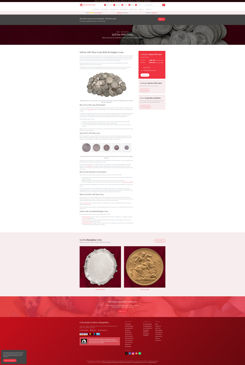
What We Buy (158, 330)
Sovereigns (90, 109)
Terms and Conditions (138, 362)
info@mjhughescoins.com (149, 70)
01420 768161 (146, 67)
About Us (157, 338)
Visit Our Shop (86, 217)
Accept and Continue (9, 360)
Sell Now (145, 75)
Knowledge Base (147, 326)
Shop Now (145, 90)
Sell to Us (122, 311)
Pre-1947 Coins (129, 342)
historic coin (87, 203)
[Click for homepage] (87, 4)
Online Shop (158, 334)
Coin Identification (147, 328)
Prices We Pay (159, 332)
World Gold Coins (129, 338)
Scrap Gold (128, 344)
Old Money (89, 166)
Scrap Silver (128, 346)
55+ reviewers (99, 12)
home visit (154, 12)
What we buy (160, 241)
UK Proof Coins (129, 336)
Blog (156, 324)
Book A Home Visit (87, 223)
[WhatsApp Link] (139, 353)
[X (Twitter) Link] (126, 353)
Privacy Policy (121, 362)
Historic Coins (128, 334)
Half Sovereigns (129, 326)
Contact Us (158, 326)
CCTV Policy (128, 362)
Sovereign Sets (129, 328)
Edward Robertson (152, 362)
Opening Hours (103, 330)
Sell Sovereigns (144, 289)
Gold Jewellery (129, 340)
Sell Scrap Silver (100, 289)
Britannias (127, 330)
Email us (94, 330)
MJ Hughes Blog (147, 324)
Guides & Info (158, 336)
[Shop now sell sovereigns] (144, 267)
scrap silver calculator (127, 182)
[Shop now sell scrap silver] (100, 267)
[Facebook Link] (129, 353)
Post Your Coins (86, 220)
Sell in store (119, 12)
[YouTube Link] (136, 353)
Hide (162, 19)
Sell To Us (157, 328)
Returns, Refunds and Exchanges (110, 362)
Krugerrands (128, 332)
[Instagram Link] (133, 353)
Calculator (145, 106)
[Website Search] (163, 5)
